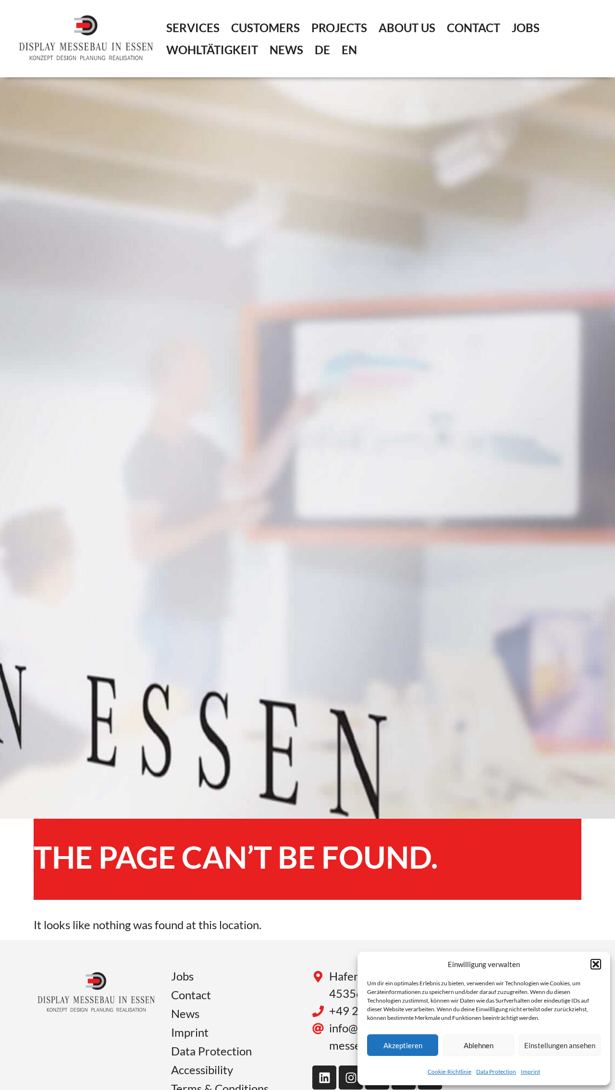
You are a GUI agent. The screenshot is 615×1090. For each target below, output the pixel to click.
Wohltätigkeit (212, 50)
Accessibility (202, 1070)
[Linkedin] (324, 1078)
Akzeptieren (402, 1045)
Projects (339, 28)
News (286, 50)
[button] (596, 964)
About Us (407, 28)
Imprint (530, 1071)
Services (193, 28)
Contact (473, 28)
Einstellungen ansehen (559, 1045)
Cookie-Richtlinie (449, 1071)
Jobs (526, 28)
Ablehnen (478, 1045)
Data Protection (496, 1071)
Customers (265, 28)
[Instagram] (351, 1078)
